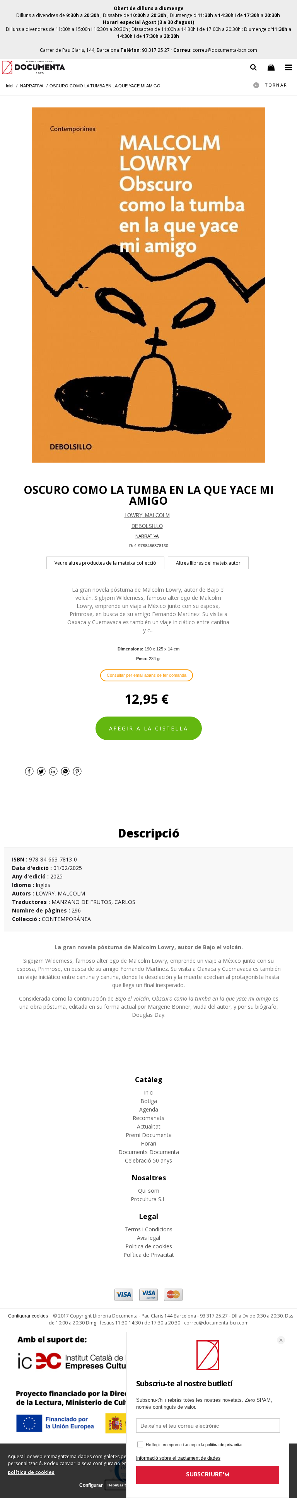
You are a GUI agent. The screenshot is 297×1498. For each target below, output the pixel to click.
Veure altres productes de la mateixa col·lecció (105, 563)
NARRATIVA (147, 536)
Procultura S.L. (149, 1199)
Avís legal (148, 1237)
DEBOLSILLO (147, 526)
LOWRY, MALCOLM (147, 515)
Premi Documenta (149, 1135)
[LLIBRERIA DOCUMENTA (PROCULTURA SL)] (33, 69)
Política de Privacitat (148, 1254)
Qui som (148, 1190)
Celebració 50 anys (148, 1160)
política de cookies (31, 1472)
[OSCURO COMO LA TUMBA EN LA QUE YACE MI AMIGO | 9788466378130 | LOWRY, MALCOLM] (148, 285)
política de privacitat (223, 1444)
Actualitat (148, 1126)
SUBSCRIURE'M (208, 1475)
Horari (148, 1143)
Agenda (148, 1109)
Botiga (148, 1101)
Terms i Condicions (148, 1229)
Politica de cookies (148, 1246)
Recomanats (148, 1118)
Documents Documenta (148, 1152)
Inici (149, 1092)
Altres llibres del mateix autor (208, 563)
